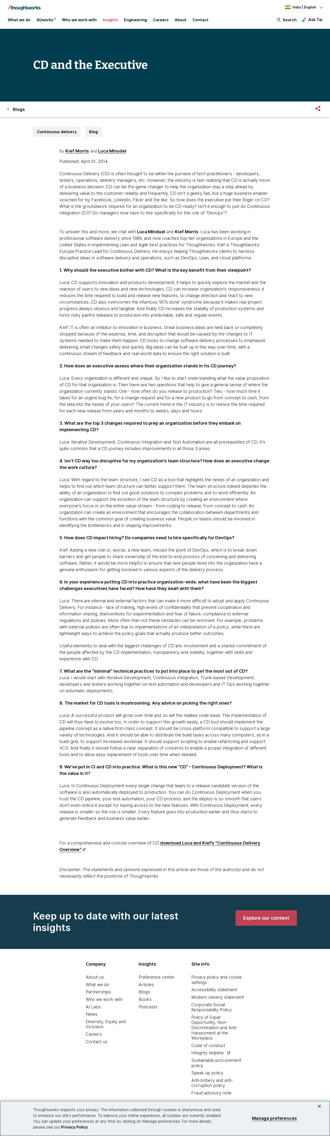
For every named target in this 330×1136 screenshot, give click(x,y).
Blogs (144, 991)
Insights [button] (110, 19)
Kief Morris (77, 150)
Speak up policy (207, 1072)
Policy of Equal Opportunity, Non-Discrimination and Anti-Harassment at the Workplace (214, 1028)
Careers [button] (161, 19)
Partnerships (98, 991)
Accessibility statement (214, 989)
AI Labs (93, 1006)
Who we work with (104, 999)
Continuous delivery (57, 131)
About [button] (181, 19)
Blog (93, 131)
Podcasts (148, 1006)
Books (145, 999)
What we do (97, 984)
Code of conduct (208, 1045)
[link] (266, 918)
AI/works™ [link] (46, 19)
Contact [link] (200, 19)
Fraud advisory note (211, 1092)
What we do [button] (19, 19)
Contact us (97, 1041)
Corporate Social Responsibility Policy (211, 1007)
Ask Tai (315, 19)
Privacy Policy (74, 1127)
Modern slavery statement (217, 997)
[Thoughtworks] (24, 5)
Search (290, 19)
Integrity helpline (207, 1052)
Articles (146, 984)
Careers (94, 1034)
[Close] (319, 1106)
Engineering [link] (135, 19)
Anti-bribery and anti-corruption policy (212, 1083)
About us (95, 977)
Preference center (157, 977)
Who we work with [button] (79, 19)
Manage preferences (274, 1118)
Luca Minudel (112, 150)
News (91, 1014)
